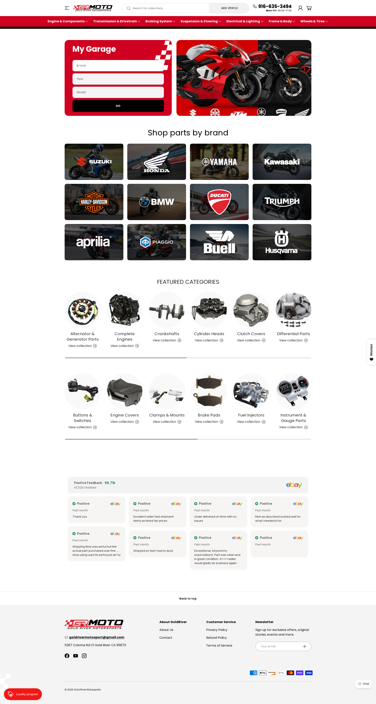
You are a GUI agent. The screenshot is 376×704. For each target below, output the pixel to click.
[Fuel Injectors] (251, 391)
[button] (309, 8)
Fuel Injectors (251, 415)
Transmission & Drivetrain (115, 21)
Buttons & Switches (82, 417)
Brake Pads (209, 415)
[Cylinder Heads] (209, 310)
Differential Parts (293, 334)
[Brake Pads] (209, 391)
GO (118, 106)
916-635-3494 (275, 6)
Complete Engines (125, 336)
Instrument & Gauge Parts (293, 417)
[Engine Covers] (124, 391)
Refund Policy (216, 637)
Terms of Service (219, 645)
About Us (166, 630)
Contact (165, 637)
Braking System (159, 21)
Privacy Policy (216, 630)
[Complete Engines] (124, 310)
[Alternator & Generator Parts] (82, 310)
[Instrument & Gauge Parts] (293, 391)
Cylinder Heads (209, 334)
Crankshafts (167, 334)
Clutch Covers (251, 334)
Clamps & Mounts (167, 415)
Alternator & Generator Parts (83, 336)
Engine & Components (66, 21)
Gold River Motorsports (87, 689)
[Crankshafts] (167, 310)
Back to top (188, 599)
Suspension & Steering (199, 21)
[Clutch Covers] (251, 310)
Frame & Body (280, 21)
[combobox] (165, 8)
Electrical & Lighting (243, 21)
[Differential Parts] (293, 310)
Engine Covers (124, 415)
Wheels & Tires (312, 21)
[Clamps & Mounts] (167, 391)
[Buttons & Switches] (82, 391)
